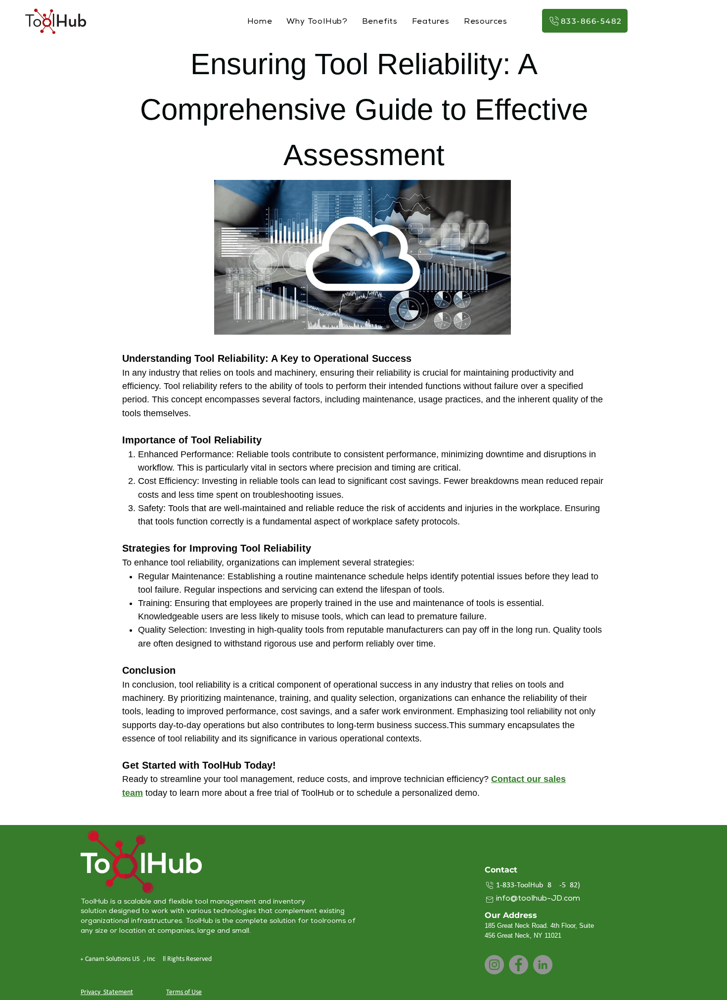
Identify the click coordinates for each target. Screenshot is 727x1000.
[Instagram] (494, 964)
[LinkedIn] (542, 964)
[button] (485, 22)
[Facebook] (518, 964)
